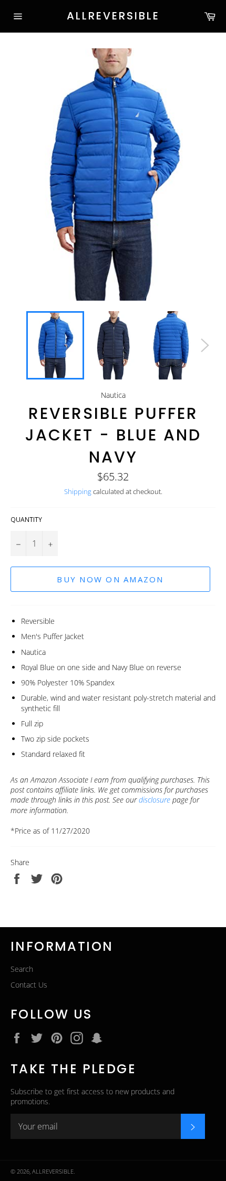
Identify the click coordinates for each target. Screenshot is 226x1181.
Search (22, 969)
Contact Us (29, 985)
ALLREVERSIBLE (113, 16)
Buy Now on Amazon (110, 579)
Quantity (26, 520)
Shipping (77, 491)
